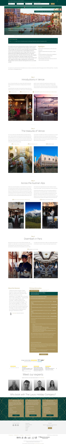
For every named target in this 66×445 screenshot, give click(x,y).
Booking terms (16, 435)
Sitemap (27, 427)
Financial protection (28, 435)
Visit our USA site (39, 7)
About (27, 430)
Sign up (52, 3)
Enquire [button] (50, 415)
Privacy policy (11, 435)
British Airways (13, 41)
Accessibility (22, 435)
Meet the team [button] (33, 415)
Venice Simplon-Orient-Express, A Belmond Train (22, 199)
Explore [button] (16, 415)
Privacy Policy (35, 443)
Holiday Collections (29, 424)
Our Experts (27, 426)
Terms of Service (40, 443)
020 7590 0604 (41, 377)
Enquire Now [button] (43, 354)
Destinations (28, 423)
